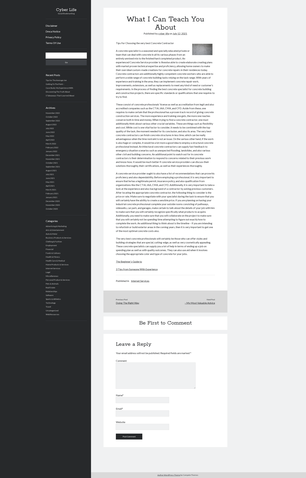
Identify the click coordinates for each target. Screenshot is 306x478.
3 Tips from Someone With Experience (137, 269)
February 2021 (52, 193)
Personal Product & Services (58, 280)
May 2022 (50, 136)
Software (49, 295)
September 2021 (53, 166)
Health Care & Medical (55, 261)
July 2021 (50, 174)
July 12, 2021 (180, 33)
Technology (51, 303)
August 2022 (51, 124)
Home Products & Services (57, 264)
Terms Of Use (53, 42)
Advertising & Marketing (56, 226)
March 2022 (51, 143)
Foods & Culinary (53, 253)
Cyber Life (66, 9)
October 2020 (52, 209)
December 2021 (53, 155)
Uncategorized (52, 310)
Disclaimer (51, 25)
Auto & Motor (51, 234)
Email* (119, 408)
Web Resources (52, 314)
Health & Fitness (53, 257)
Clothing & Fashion (54, 241)
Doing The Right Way (127, 302)
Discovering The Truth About (58, 92)
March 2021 (51, 189)
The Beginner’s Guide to (129, 261)
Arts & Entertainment (55, 230)
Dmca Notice (53, 31)
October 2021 (52, 163)
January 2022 (51, 151)
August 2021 (51, 170)
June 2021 (50, 178)
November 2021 (53, 159)
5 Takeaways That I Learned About (60, 95)
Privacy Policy (53, 37)
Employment (51, 245)
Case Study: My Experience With (59, 88)
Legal (48, 272)
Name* (120, 395)
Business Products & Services (58, 238)
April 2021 (50, 186)
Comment (121, 360)
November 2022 (53, 113)
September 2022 (53, 120)
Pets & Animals (52, 284)
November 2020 (53, 205)
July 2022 (50, 128)
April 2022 (50, 140)
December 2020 (53, 201)
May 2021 (50, 182)
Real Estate (50, 287)
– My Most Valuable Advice (200, 302)
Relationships (51, 291)
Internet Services (53, 268)
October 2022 (52, 117)
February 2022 (52, 147)
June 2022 (50, 132)
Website (120, 422)
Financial (49, 249)
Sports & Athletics (53, 299)
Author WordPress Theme (168, 475)
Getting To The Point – (55, 84)
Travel (48, 307)
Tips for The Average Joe (56, 80)
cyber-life (163, 33)
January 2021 (51, 197)
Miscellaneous (52, 276)
